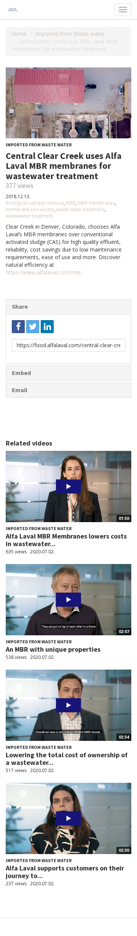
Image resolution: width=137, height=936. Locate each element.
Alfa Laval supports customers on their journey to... (65, 872)
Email (19, 390)
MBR (71, 203)
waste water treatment (80, 209)
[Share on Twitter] (32, 326)
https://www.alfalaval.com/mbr (43, 272)
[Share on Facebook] (18, 326)
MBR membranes (96, 203)
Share (20, 306)
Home (19, 33)
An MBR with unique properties (53, 649)
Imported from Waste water (70, 33)
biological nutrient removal (35, 203)
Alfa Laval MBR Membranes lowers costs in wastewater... (66, 540)
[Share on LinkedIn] (47, 326)
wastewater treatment (29, 216)
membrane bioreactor (30, 209)
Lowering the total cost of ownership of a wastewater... (66, 758)
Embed (21, 373)
